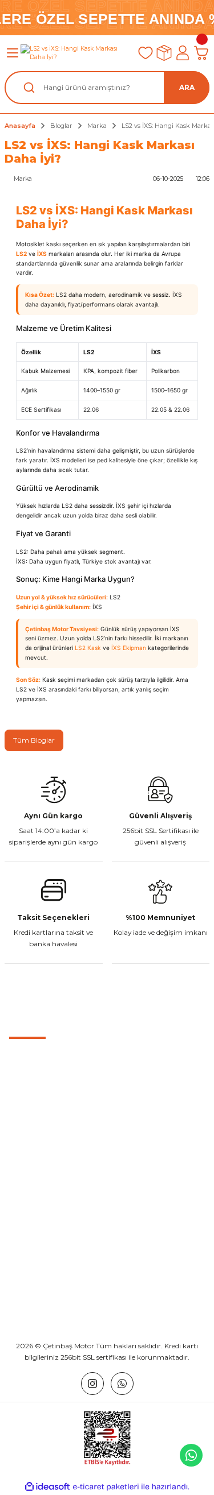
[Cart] (201, 53)
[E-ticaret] (105, 1486)
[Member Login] (183, 53)
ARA (187, 87)
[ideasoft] (47, 1487)
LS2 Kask (88, 647)
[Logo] (74, 53)
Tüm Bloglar (34, 740)
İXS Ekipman (128, 647)
